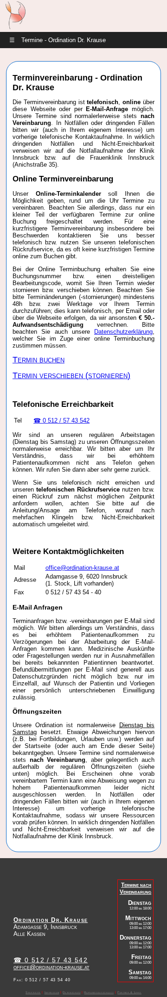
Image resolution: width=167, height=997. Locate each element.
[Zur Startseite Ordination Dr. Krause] (15, 27)
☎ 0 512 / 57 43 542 (61, 420)
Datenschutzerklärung (123, 331)
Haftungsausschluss (99, 992)
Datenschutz (71, 992)
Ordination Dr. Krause (50, 919)
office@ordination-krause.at (82, 567)
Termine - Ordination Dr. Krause (57, 40)
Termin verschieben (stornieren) (71, 375)
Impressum (52, 992)
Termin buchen (38, 359)
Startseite (33, 992)
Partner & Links (129, 992)
